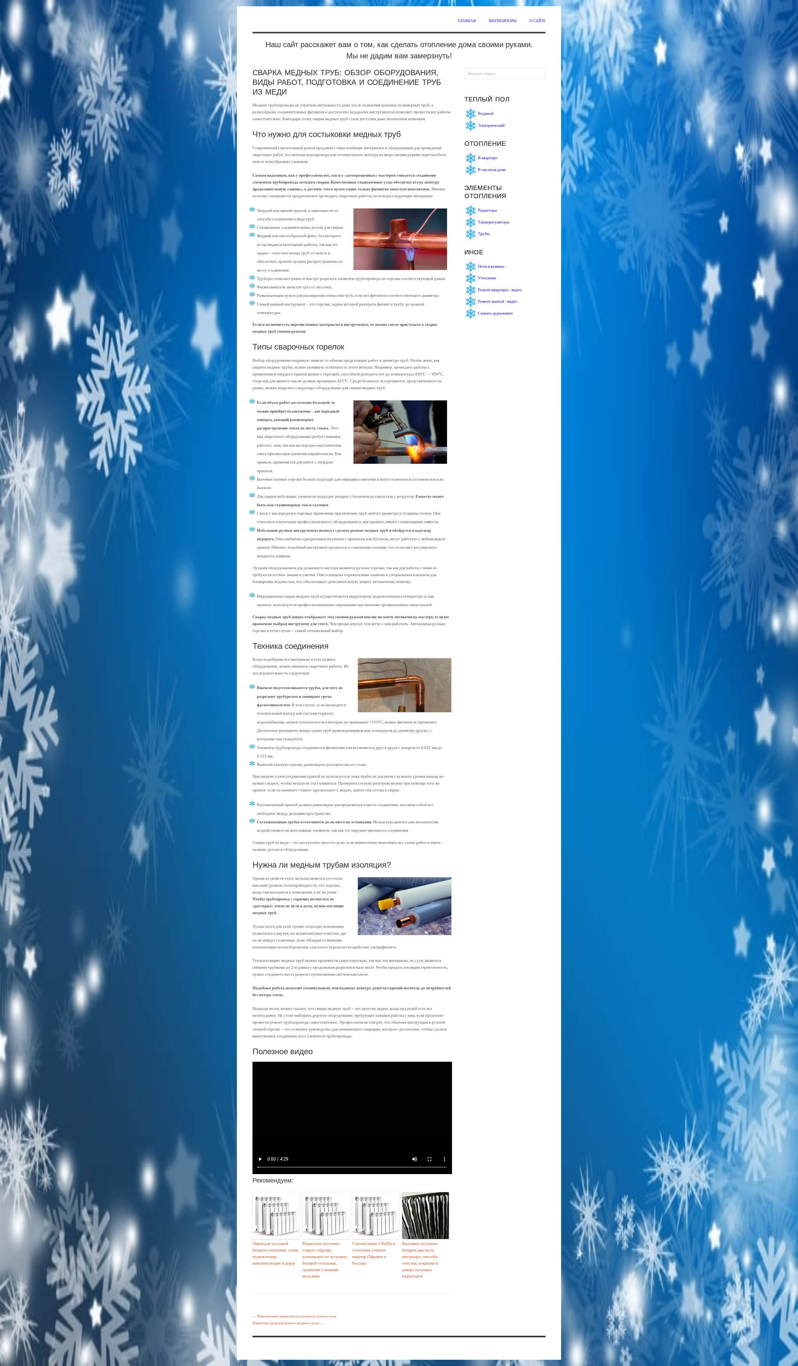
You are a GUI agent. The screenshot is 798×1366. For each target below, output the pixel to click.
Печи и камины (491, 266)
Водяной (485, 113)
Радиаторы (487, 210)
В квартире (488, 157)
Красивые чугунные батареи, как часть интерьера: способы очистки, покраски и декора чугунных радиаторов (420, 1259)
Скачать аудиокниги (495, 313)
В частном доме (492, 169)
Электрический (491, 125)
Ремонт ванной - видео (497, 301)
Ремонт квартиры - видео (500, 289)
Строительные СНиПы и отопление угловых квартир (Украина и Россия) (373, 1253)
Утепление (487, 278)
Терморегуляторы (493, 221)
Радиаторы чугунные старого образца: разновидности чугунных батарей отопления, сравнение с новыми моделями (324, 1259)
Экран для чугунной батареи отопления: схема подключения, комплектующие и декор (275, 1253)
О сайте (538, 20)
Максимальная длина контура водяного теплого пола (296, 1316)
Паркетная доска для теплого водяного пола (285, 1323)
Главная (467, 20)
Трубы (484, 233)
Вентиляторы (503, 20)
